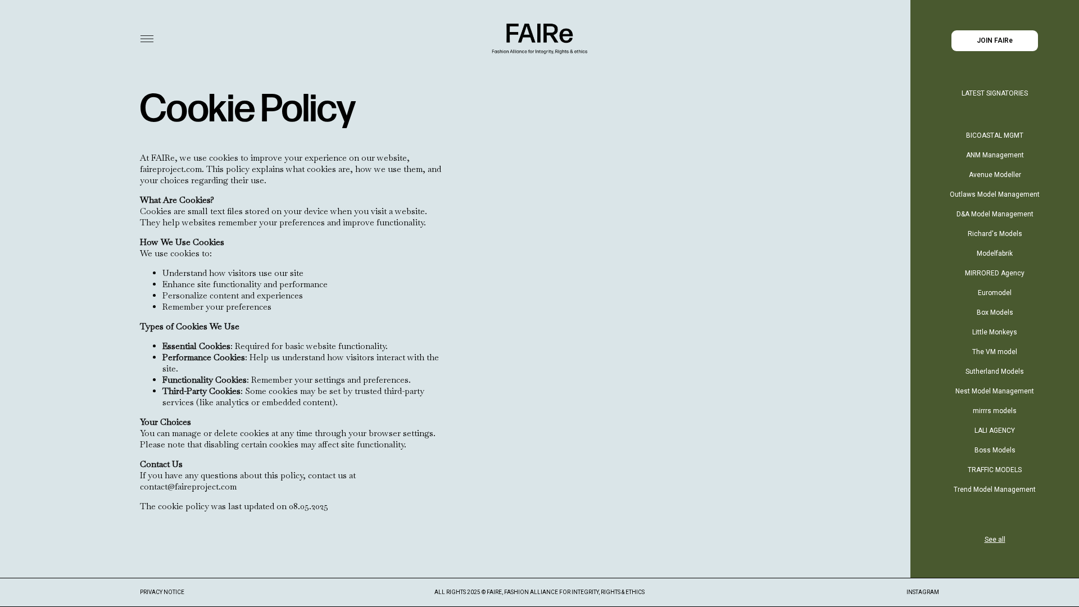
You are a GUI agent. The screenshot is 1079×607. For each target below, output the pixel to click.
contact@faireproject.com (188, 486)
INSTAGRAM (922, 592)
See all (995, 539)
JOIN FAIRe (995, 40)
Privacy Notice (162, 592)
